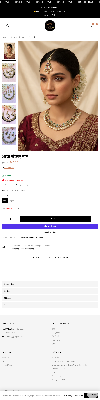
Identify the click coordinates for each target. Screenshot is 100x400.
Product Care (7, 365)
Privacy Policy (67, 396)
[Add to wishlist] (95, 219)
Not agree (79, 396)
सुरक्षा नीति (55, 344)
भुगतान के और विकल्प (50, 232)
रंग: (5, 196)
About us (5, 358)
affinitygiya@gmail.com (51, 7)
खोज (53, 329)
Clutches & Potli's (58, 369)
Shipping (5, 190)
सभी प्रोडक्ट (56, 333)
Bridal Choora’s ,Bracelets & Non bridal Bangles (69, 365)
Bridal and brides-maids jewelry (63, 361)
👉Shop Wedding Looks (42, 11)
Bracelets (55, 358)
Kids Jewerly (56, 376)
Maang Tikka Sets (58, 379)
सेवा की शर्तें (55, 336)
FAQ (3, 361)
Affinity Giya (9, 167)
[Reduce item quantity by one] (4, 219)
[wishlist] (91, 25)
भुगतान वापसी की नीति (58, 340)
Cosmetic (55, 372)
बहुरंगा (12, 201)
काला (4, 201)
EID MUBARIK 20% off (21, 2)
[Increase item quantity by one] (16, 219)
